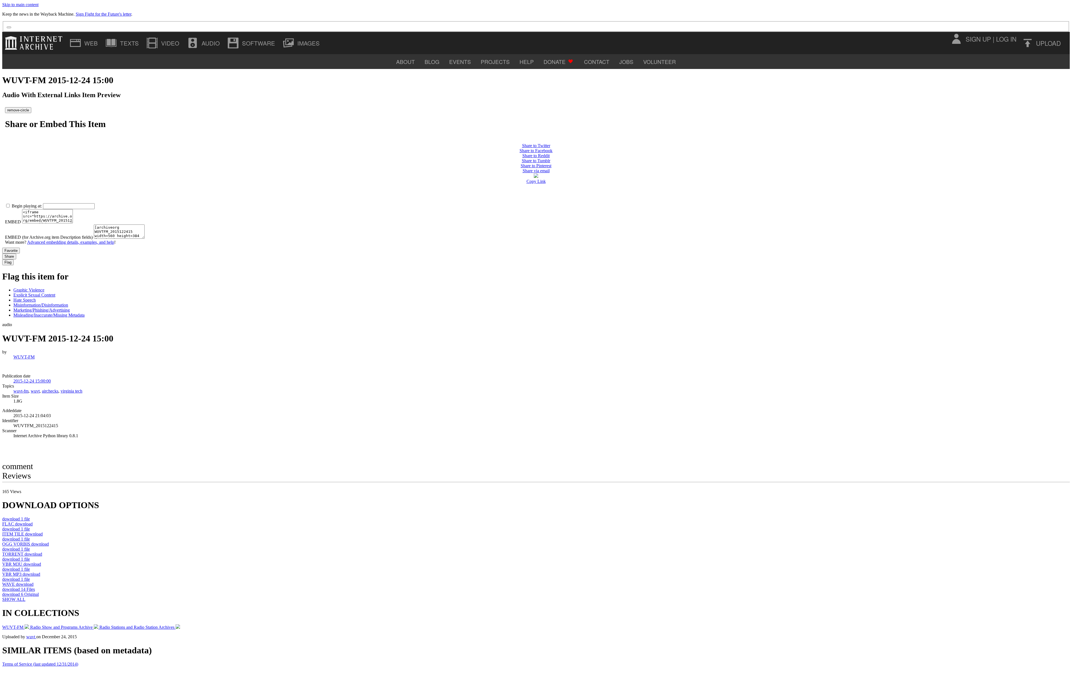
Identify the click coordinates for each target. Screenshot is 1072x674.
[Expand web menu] (84, 43)
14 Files (18, 589)
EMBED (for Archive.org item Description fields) (49, 237)
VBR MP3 (21, 574)
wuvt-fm (20, 391)
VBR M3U (21, 564)
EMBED (13, 221)
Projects (495, 61)
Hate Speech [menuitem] (24, 300)
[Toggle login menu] (956, 39)
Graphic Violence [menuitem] (28, 290)
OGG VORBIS (25, 544)
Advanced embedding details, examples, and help (70, 242)
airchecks (50, 391)
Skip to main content (20, 4)
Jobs (626, 61)
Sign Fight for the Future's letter (103, 14)
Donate (555, 61)
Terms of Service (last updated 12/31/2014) (40, 664)
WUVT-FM (24, 357)
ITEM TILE (22, 534)
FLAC (17, 524)
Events (460, 61)
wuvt (35, 391)
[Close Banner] (9, 27)
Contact (596, 61)
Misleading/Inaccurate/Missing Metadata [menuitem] (49, 315)
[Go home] (35, 43)
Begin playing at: (27, 206)
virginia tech (71, 391)
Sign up (978, 38)
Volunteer (659, 61)
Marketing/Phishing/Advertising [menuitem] (41, 310)
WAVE (18, 584)
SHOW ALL (13, 599)
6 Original (20, 594)
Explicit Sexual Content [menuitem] (34, 295)
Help (527, 61)
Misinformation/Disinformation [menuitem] (40, 305)
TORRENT (22, 554)
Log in (1006, 38)
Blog (432, 61)
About (405, 61)
